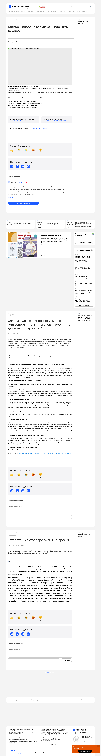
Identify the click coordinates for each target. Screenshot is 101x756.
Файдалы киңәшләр (88, 700)
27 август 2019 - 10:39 (13, 545)
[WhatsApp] (28, 166)
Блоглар (72, 11)
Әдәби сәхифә (53, 11)
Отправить (66, 517)
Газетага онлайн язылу (17, 11)
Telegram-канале (16, 120)
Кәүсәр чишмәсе (51, 700)
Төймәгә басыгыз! (85, 751)
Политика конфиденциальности (17, 753)
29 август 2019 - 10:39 (13, 36)
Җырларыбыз (24, 700)
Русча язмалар (73, 700)
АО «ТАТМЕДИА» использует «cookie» (19, 750)
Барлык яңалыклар (84, 305)
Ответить (10, 197)
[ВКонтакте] (11, 166)
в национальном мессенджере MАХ (55, 120)
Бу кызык (12, 21)
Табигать (63, 700)
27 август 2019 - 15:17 (13, 333)
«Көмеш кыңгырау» (40, 128)
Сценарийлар (41, 11)
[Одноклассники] (17, 166)
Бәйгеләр (63, 11)
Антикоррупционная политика (17, 749)
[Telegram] (22, 166)
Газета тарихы (82, 11)
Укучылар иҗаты (37, 700)
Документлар (12, 700)
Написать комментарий (23, 203)
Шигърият (30, 11)
